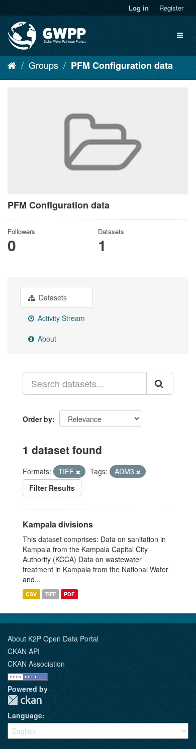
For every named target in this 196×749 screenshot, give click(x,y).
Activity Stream (60, 318)
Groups (43, 64)
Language (25, 715)
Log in (139, 8)
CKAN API (24, 651)
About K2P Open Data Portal (53, 638)
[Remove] (78, 472)
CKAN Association (36, 664)
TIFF (50, 594)
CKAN (25, 700)
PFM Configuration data (122, 65)
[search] (159, 383)
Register (171, 8)
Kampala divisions (58, 524)
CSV (31, 594)
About (46, 339)
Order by (37, 419)
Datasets (52, 297)
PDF (69, 594)
